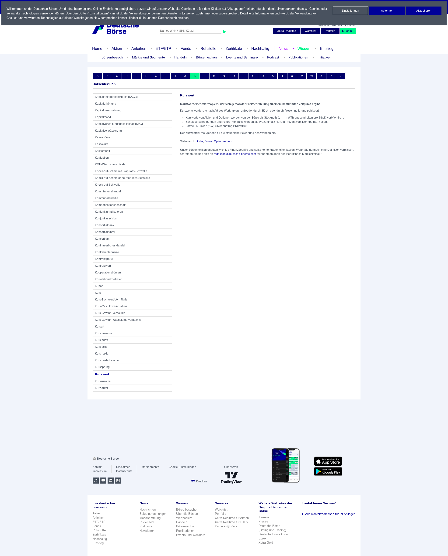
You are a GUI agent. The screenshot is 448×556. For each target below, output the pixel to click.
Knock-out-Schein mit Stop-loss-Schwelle (121, 171)
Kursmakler (102, 353)
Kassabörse (102, 137)
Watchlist (310, 31)
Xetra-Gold (266, 542)
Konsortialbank (104, 225)
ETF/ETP (163, 49)
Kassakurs (101, 144)
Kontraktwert (103, 265)
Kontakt (97, 467)
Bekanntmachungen (153, 513)
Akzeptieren (423, 10)
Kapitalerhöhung (105, 103)
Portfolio (330, 31)
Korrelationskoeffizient (109, 279)
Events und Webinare (190, 535)
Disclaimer (123, 467)
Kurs (98, 292)
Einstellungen (350, 10)
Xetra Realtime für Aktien (232, 518)
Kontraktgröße (104, 259)
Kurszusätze (103, 381)
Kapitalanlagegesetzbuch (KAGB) (116, 97)
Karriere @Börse (226, 526)
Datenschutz (124, 471)
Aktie (200, 141)
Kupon (99, 286)
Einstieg (326, 49)
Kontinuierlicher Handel (110, 245)
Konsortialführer (105, 232)
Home (97, 49)
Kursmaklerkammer (107, 360)
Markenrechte (150, 467)
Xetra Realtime (286, 31)
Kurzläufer (101, 388)
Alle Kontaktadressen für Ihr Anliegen (328, 514)
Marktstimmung (150, 518)
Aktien (117, 49)
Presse (263, 521)
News (283, 49)
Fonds (186, 49)
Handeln (181, 522)
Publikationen (185, 530)
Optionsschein (223, 141)
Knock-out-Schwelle (107, 184)
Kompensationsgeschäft (110, 205)
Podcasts (146, 526)
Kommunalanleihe (106, 198)
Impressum (100, 471)
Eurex (262, 538)
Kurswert (102, 374)
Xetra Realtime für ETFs (231, 522)
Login (348, 31)
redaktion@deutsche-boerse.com (235, 154)
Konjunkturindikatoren (109, 211)
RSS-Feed (147, 522)
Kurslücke (101, 346)
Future (208, 141)
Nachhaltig (260, 49)
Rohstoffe (208, 49)
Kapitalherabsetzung (108, 110)
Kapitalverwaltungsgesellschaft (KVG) (119, 124)
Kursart (99, 326)
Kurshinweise (103, 333)
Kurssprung (102, 367)
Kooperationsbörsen (108, 272)
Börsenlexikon (206, 57)
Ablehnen (387, 10)
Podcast (273, 57)
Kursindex (101, 340)
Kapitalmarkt (103, 117)
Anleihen (138, 49)
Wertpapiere (184, 518)
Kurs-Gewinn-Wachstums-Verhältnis (118, 319)
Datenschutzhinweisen (173, 18)
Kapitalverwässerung (108, 130)
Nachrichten (148, 509)
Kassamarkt (102, 151)
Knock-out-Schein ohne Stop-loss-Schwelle (122, 178)
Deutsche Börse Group (274, 534)
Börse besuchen (187, 509)
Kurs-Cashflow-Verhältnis (111, 306)
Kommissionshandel (108, 191)
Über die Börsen (187, 513)
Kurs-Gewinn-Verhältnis (110, 313)
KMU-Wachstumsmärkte (110, 164)
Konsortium (102, 238)
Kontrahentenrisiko (107, 252)
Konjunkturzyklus (106, 218)
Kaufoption (102, 157)
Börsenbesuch (112, 57)
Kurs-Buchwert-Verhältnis (111, 299)
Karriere (264, 517)
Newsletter (147, 530)
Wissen (304, 49)
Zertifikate (234, 49)
